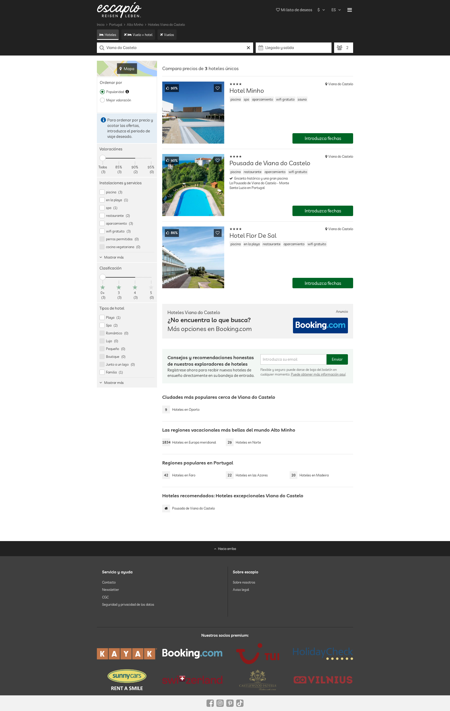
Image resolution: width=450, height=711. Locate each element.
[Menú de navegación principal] (349, 10)
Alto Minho (135, 24)
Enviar (337, 359)
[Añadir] (218, 88)
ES (334, 9)
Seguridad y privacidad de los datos (128, 604)
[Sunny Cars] (127, 679)
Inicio (100, 24)
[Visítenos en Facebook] (210, 703)
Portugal (115, 24)
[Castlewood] (258, 679)
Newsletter (110, 589)
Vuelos (169, 35)
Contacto (109, 582)
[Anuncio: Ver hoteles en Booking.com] (320, 325)
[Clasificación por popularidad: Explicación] (127, 91)
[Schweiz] (192, 680)
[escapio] (119, 10)
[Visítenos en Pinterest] (230, 703)
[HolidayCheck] (323, 653)
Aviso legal (241, 589)
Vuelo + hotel (142, 35)
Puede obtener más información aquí (318, 374)
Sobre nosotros (244, 582)
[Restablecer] (248, 47)
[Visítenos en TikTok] (239, 703)
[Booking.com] (192, 653)
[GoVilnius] (323, 680)
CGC (105, 597)
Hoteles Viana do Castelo (166, 24)
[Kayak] (127, 653)
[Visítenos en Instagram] (220, 703)
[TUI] (258, 653)
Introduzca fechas (323, 138)
